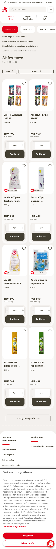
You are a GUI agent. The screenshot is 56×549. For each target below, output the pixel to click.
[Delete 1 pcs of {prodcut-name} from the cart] (7, 145)
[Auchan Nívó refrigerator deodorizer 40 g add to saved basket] (50, 248)
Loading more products (27, 418)
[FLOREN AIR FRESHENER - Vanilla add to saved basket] (24, 331)
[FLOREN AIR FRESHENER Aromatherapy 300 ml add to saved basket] (50, 331)
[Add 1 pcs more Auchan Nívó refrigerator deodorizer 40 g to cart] (48, 310)
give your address (34, 2)
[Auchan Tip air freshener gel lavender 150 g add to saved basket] (24, 165)
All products (10, 29)
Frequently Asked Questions (42, 446)
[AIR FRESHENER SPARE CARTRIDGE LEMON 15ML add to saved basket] (50, 83)
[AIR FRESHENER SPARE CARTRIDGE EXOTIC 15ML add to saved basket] (24, 83)
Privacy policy (8, 460)
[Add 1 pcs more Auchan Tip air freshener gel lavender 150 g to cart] (22, 228)
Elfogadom (28, 535)
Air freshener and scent (12, 51)
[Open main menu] (51, 9)
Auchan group (8, 455)
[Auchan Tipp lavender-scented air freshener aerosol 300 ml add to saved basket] (50, 165)
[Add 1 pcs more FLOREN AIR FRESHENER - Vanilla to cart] (22, 393)
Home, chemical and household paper (17, 41)
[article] (14, 120)
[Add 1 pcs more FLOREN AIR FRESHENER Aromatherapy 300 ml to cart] (48, 393)
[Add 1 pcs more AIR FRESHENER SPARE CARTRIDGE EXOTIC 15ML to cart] (22, 145)
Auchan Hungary (9, 449)
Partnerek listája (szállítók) (15, 526)
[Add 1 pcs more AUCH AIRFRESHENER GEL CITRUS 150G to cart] (22, 310)
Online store (20, 37)
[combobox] (27, 9)
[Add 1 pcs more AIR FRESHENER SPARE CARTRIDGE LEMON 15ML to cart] (48, 145)
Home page (7, 37)
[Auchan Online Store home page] (4, 9)
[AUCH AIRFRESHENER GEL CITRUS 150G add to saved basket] (24, 248)
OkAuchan (27, 29)
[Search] (12, 9)
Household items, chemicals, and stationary (20, 46)
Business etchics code (11, 465)
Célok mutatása (28, 543)
